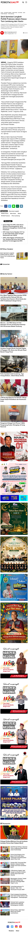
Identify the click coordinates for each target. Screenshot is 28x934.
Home (2, 12)
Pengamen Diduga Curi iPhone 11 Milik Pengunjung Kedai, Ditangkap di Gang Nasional (12, 425)
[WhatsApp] (17, 206)
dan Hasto (20, 12)
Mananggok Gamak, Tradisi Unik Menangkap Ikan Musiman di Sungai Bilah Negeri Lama (18, 881)
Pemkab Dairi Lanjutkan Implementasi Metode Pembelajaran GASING (17, 903)
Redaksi (11, 931)
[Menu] (26, 2)
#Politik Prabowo (5, 215)
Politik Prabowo (4, 13)
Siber (17, 931)
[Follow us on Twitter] (12, 926)
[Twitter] (9, 206)
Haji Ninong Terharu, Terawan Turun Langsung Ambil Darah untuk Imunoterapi (18, 848)
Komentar (26, 32)
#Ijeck (19, 213)
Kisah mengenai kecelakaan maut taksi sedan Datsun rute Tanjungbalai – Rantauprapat (18, 896)
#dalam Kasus (4, 213)
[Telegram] (21, 206)
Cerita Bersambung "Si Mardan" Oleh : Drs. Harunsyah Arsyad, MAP (17, 888)
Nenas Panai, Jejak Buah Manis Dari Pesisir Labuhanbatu (17, 911)
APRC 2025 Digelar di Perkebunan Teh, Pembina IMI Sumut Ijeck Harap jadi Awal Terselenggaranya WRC (14, 239)
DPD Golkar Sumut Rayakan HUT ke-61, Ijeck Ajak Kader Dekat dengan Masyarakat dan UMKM (14, 233)
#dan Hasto (13, 213)
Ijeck (24, 12)
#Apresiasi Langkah (14, 211)
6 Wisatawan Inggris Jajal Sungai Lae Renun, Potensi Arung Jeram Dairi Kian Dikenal (18, 873)
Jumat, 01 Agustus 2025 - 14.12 (10, 33)
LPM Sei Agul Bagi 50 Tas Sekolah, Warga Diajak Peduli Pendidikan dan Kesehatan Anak (13, 399)
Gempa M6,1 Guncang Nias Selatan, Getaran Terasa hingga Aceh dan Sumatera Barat (18, 865)
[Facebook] (5, 206)
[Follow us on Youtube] (20, 926)
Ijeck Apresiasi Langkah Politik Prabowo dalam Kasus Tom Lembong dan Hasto (7, 255)
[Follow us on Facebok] (8, 926)
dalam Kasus (14, 12)
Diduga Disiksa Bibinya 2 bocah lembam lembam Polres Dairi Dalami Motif (14, 842)
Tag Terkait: (4, 211)
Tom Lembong (11, 13)
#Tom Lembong (16, 215)
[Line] (13, 206)
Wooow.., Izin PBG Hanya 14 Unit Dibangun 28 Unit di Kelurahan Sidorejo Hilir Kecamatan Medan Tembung (12, 324)
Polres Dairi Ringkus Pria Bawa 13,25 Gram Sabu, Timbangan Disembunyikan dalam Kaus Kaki (18, 857)
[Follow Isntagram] (16, 926)
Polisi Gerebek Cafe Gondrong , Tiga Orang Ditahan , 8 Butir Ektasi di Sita (12, 374)
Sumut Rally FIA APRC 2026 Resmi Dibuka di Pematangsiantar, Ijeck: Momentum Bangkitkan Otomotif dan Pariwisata (14, 227)
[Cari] (23, 2)
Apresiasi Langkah (7, 12)
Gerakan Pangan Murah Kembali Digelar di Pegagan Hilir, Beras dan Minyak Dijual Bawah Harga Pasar (13, 350)
